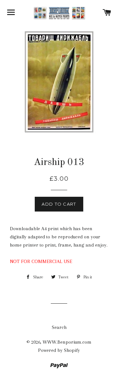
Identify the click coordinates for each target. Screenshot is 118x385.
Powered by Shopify (59, 350)
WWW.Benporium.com (67, 342)
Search (59, 327)
